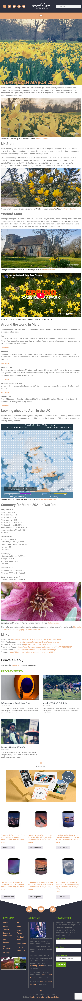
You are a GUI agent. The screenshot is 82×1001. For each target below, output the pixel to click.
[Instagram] (4, 6)
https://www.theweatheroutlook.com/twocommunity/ (35, 650)
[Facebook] (14, 6)
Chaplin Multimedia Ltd (38, 997)
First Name (60, 938)
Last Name (60, 947)
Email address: (61, 955)
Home (5, 922)
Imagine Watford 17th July (55, 703)
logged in (15, 665)
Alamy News (21, 944)
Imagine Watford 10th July (13, 747)
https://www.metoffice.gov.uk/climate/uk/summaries (39, 642)
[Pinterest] (19, 6)
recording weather (37, 966)
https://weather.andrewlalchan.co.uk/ (37, 645)
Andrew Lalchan (42, 139)
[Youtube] (23, 6)
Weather (6, 953)
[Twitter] (9, 6)
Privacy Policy (53, 997)
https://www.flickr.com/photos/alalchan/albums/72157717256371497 (45, 647)
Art (18, 922)
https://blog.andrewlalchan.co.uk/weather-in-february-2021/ (32, 652)
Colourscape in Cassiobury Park (15, 703)
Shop (19, 926)
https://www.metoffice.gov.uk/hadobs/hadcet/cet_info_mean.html (36, 639)
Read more (5, 348)
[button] (41, 15)
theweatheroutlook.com (48, 500)
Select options (8, 847)
